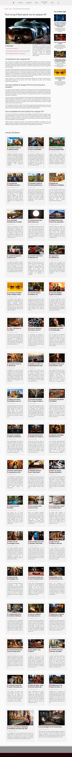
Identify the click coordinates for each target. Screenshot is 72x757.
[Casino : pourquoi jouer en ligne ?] (60, 37)
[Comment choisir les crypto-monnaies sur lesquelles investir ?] (15, 679)
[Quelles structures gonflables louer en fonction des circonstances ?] (15, 393)
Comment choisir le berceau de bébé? (56, 650)
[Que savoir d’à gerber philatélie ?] (57, 393)
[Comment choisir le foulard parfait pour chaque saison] (36, 177)
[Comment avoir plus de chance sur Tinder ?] (36, 214)
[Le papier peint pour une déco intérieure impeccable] (15, 608)
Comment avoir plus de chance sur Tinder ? (35, 221)
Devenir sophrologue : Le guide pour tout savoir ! (15, 472)
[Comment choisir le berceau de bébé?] (57, 643)
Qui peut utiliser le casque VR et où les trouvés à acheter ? (18, 51)
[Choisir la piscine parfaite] (15, 500)
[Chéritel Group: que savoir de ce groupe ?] (57, 214)
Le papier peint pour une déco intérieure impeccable (14, 615)
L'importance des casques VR (12, 48)
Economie (20, 2)
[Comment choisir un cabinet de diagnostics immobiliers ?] (15, 357)
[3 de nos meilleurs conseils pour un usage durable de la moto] (36, 608)
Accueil (6, 8)
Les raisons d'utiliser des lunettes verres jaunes (60, 79)
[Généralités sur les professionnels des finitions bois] (57, 571)
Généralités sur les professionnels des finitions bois (56, 578)
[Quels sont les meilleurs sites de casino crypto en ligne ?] (57, 535)
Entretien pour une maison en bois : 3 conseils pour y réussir (57, 686)
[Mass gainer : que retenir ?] (36, 643)
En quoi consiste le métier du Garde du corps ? (14, 436)
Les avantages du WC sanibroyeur (51, 727)
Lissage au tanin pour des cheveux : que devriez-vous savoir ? (57, 365)
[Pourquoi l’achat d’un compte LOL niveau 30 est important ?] (36, 428)
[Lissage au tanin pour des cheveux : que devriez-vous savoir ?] (57, 357)
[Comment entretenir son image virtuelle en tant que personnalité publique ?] (36, 393)
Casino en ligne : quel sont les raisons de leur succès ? (36, 686)
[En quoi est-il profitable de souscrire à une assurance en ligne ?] (57, 249)
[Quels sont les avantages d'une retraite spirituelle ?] (15, 535)
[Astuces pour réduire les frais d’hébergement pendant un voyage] (60, 54)
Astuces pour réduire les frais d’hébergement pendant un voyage (60, 60)
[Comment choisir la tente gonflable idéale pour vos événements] (57, 141)
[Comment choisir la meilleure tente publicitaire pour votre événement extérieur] (15, 141)
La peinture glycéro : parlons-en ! (15, 256)
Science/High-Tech (44, 2)
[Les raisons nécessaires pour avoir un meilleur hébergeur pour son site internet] (60, 17)
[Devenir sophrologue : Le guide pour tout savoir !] (15, 464)
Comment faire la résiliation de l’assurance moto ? (35, 294)
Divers (52, 2)
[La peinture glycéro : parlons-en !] (15, 249)
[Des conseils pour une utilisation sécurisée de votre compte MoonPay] (36, 535)
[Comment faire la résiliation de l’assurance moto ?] (36, 286)
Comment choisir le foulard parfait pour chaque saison (35, 185)
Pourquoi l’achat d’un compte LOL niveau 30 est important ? (36, 436)
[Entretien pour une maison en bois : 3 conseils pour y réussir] (57, 679)
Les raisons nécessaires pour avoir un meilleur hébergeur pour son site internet (60, 24)
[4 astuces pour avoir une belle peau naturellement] (57, 322)
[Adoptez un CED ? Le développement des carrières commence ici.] (36, 357)
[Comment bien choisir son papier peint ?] (57, 500)
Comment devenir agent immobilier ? (56, 293)
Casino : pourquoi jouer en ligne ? (60, 43)
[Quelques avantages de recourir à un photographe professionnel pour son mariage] (57, 428)
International (28, 2)
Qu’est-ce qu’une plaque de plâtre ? (56, 471)
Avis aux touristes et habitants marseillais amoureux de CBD (18, 727)
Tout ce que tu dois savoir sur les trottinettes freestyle (36, 507)
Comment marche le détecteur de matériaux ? (35, 257)
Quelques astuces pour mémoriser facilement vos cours (36, 472)
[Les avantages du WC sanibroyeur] (52, 717)
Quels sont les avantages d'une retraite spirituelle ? (14, 543)
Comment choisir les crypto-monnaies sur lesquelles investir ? (15, 686)
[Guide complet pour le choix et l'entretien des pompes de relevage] (36, 141)
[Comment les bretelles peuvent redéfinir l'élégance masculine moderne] (15, 177)
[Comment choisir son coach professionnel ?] (36, 571)
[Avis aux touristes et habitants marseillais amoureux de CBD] (20, 717)
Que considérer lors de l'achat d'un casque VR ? (16, 53)
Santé (36, 2)
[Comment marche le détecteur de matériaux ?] (36, 249)
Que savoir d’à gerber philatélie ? (57, 400)
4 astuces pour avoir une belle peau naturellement (56, 329)
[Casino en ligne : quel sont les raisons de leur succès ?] (36, 679)
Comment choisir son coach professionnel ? (36, 578)
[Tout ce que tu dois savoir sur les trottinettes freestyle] (36, 500)
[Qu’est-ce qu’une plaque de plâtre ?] (57, 464)
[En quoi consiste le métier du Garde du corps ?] (15, 428)
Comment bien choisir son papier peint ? (57, 507)
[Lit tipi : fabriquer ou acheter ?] (15, 322)
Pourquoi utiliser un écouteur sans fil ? (35, 329)
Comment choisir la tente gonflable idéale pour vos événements (57, 149)
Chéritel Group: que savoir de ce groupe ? (57, 221)
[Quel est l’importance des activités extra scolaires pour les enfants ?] (15, 643)
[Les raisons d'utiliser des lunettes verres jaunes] (60, 72)
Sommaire (10, 46)
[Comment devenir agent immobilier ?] (57, 286)
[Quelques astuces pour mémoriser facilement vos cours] (36, 464)
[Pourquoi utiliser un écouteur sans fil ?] (36, 322)
